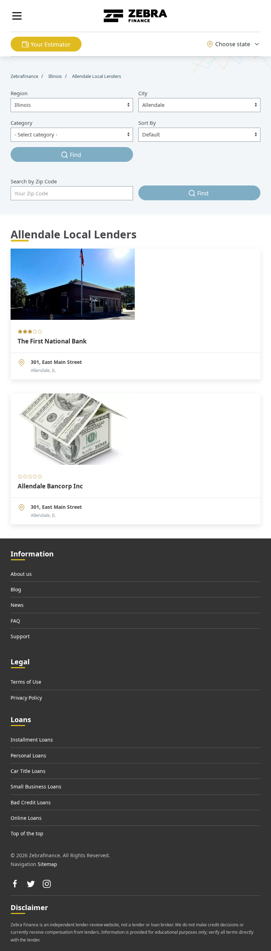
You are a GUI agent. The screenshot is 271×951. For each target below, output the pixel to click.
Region (19, 93)
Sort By (147, 122)
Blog (16, 589)
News (17, 605)
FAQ (15, 620)
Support (20, 636)
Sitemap (47, 864)
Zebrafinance (25, 76)
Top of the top (27, 833)
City (142, 93)
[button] (17, 16)
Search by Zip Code (34, 181)
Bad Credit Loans (31, 802)
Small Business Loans (36, 786)
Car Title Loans (28, 771)
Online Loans (26, 818)
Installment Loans (32, 739)
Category (21, 122)
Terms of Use (26, 681)
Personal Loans (28, 755)
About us (21, 574)
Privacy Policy (26, 697)
